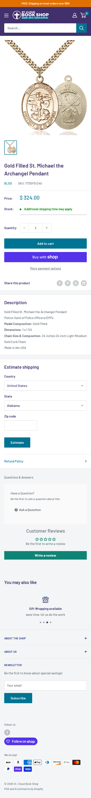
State (8, 396)
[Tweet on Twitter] (76, 283)
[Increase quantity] (46, 227)
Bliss (8, 183)
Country (9, 376)
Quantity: (10, 228)
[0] (83, 15)
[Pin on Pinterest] (68, 283)
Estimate (17, 442)
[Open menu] (6, 15)
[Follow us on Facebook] (7, 732)
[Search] (81, 28)
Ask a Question (29, 510)
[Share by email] (84, 283)
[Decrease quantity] (24, 227)
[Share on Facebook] (60, 283)
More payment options (45, 268)
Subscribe (18, 698)
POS (6, 789)
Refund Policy (13, 461)
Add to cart (45, 243)
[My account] (75, 15)
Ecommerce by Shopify (29, 789)
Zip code (10, 416)
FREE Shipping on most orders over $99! (45, 3)
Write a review (45, 555)
